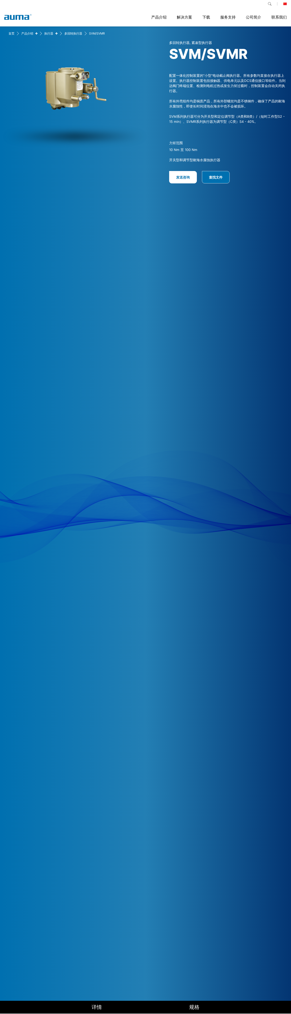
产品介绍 (27, 33)
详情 (97, 1007)
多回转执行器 (73, 33)
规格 (194, 1007)
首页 (11, 33)
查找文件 (216, 177)
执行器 (48, 33)
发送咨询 (183, 177)
